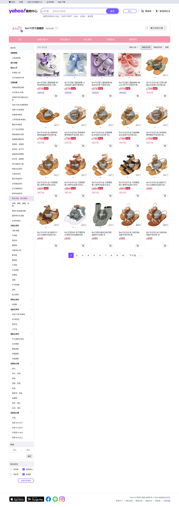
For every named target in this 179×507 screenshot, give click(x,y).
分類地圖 (166, 500)
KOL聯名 (88, 39)
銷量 (167, 47)
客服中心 (119, 500)
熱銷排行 (133, 39)
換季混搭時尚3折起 (51, 16)
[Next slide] (57, 65)
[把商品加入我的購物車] (55, 96)
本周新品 (110, 39)
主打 (20, 39)
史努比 (83, 16)
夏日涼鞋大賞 (156, 27)
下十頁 (133, 255)
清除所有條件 (26, 480)
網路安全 (148, 500)
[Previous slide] (38, 65)
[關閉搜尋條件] (47, 11)
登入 (130, 11)
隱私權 (157, 500)
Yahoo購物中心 (23, 11)
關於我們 (129, 500)
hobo (76, 16)
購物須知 (139, 500)
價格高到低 (158, 47)
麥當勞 (90, 16)
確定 (29, 456)
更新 (168, 497)
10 (123, 255)
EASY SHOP (66, 16)
